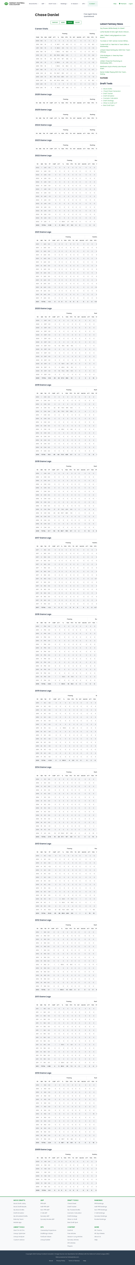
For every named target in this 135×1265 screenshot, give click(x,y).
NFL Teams (98, 1230)
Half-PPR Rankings (100, 1207)
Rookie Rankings (100, 1219)
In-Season (74, 4)
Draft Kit (70, 1230)
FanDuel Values (46, 1237)
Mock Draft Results (20, 1207)
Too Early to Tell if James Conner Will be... (114, 41)
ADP (43, 4)
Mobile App (17, 1222)
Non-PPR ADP (45, 1210)
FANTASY (55, 22)
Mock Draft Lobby (20, 1203)
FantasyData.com (73, 1257)
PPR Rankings (99, 1203)
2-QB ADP (44, 1213)
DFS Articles (71, 1243)
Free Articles (72, 1233)
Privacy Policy (60, 1261)
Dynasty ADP (45, 1216)
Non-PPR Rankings (100, 1210)
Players (70, 1246)
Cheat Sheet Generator (112, 91)
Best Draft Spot (108, 105)
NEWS (63, 22)
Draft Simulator (108, 96)
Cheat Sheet (72, 1203)
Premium (123, 4)
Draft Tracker (108, 93)
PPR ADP (43, 1203)
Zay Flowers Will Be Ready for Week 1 (112, 28)
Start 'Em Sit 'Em (19, 1230)
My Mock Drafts (19, 1210)
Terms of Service (74, 1261)
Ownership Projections (48, 1230)
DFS (83, 4)
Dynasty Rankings (100, 1216)
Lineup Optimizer (19, 1233)
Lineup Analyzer (19, 1237)
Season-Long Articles (75, 1237)
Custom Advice (19, 1240)
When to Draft (72, 1219)
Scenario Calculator (110, 98)
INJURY (77, 22)
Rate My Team (19, 1219)
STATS (70, 22)
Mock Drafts (33, 4)
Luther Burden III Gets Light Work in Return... (115, 32)
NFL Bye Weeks (99, 1233)
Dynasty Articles (73, 1240)
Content (92, 4)
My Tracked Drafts (74, 1210)
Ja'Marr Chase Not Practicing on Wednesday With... (111, 62)
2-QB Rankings (99, 1213)
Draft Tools (52, 4)
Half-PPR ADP (45, 1207)
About (51, 1261)
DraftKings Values (47, 1233)
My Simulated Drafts (21, 1216)
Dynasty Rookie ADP (47, 1219)
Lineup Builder (45, 1240)
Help (114, 4)
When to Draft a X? (110, 103)
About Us (97, 1237)
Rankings (64, 4)
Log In (131, 4)
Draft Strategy (108, 101)
